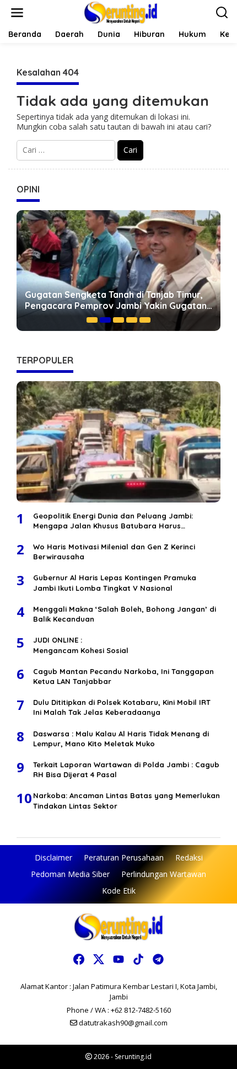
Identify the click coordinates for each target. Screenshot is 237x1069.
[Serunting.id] (121, 12)
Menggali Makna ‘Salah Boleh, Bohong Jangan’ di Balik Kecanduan (124, 614)
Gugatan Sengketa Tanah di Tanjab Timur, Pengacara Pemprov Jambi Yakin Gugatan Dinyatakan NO (116, 300)
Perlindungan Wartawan (163, 874)
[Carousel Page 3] (118, 320)
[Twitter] (98, 959)
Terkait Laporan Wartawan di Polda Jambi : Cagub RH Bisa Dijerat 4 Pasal (126, 769)
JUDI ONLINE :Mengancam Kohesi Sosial (80, 644)
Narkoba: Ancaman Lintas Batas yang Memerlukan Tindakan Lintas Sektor (126, 800)
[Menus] (17, 12)
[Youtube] (118, 959)
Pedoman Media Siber (70, 874)
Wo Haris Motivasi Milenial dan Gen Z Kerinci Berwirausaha (114, 551)
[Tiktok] (138, 959)
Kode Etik (119, 890)
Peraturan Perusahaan (124, 857)
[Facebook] (79, 959)
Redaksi (189, 857)
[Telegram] (158, 959)
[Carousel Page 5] (144, 320)
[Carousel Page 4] (131, 320)
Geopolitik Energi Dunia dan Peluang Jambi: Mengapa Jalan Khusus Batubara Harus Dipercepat (113, 521)
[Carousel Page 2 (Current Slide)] (105, 320)
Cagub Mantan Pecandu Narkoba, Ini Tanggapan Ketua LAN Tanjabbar (123, 676)
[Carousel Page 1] (92, 320)
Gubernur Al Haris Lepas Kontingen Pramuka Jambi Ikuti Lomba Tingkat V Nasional (114, 582)
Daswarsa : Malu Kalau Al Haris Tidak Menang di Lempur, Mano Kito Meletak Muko (121, 738)
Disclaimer (53, 857)
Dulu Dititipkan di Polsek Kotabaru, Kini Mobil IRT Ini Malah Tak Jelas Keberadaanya (122, 707)
